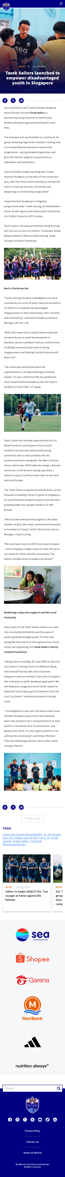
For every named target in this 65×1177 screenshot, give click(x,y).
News (22, 66)
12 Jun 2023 (39, 66)
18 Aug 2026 (23, 887)
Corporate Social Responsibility (22, 834)
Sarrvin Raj (31, 838)
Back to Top (33, 818)
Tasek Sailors (21, 841)
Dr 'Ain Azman (52, 834)
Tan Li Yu (44, 838)
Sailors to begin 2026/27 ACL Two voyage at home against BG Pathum (26, 896)
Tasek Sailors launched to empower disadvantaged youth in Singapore (32, 78)
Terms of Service (32, 1152)
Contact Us (32, 1141)
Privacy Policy (32, 1130)
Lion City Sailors (12, 838)
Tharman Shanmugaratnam (22, 842)
